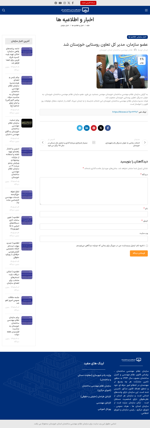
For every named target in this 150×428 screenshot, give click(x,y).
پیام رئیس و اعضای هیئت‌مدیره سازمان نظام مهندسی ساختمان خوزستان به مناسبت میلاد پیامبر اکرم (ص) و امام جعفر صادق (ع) (12, 92)
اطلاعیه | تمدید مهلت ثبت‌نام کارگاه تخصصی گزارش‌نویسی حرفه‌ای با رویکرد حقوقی (12, 250)
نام (146, 208)
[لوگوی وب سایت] (75, 10)
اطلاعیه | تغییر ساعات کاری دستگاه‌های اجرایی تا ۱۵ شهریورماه (13, 223)
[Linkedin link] (87, 128)
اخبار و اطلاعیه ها (78, 25)
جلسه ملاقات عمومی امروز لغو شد (12, 300)
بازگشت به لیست (94, 142)
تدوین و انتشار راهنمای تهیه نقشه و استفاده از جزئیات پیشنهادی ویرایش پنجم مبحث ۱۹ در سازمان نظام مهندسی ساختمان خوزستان (12, 163)
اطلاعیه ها (132, 37)
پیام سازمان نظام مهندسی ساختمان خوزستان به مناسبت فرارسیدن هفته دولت (13, 326)
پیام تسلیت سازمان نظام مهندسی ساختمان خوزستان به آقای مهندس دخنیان (12, 127)
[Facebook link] (72, 3)
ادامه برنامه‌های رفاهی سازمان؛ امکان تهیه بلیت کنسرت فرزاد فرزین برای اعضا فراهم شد (12, 56)
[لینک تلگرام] (80, 128)
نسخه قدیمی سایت (88, 3)
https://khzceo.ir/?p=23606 (125, 112)
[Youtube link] (60, 3)
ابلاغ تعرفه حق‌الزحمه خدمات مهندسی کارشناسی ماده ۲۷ (12, 197)
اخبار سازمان (65, 25)
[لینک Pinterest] (56, 3)
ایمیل (145, 221)
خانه (88, 26)
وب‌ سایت (144, 233)
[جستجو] (4, 10)
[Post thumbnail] (26, 59)
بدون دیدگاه (14, 112)
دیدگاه (144, 174)
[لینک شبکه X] (69, 3)
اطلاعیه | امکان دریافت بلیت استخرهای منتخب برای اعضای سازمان (13, 277)
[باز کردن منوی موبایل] (146, 10)
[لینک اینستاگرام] (65, 3)
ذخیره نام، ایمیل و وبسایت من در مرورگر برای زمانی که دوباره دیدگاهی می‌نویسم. (110, 245)
